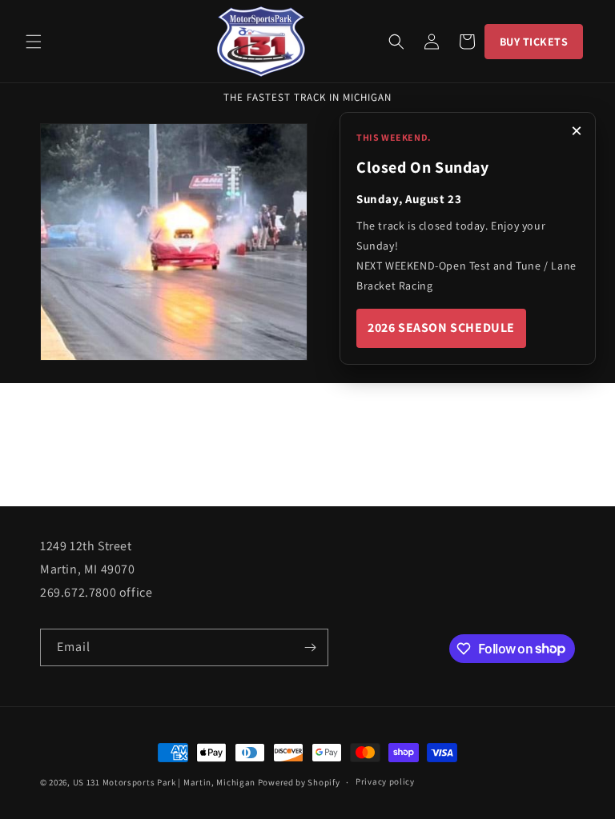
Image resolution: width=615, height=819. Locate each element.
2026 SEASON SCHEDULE (441, 327)
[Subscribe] (310, 647)
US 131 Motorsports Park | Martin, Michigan (164, 782)
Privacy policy (385, 781)
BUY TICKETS (534, 41)
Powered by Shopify (299, 782)
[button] (33, 41)
